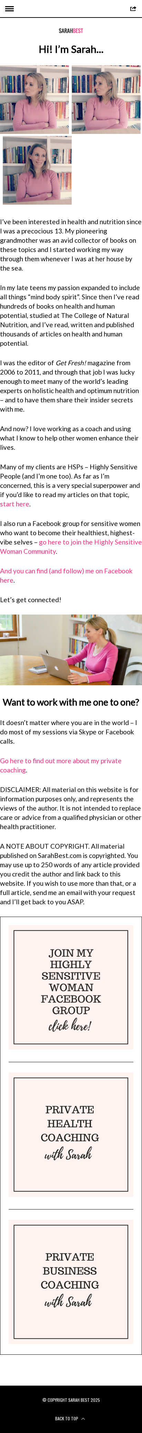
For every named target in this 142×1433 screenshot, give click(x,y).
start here (14, 504)
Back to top (67, 1418)
